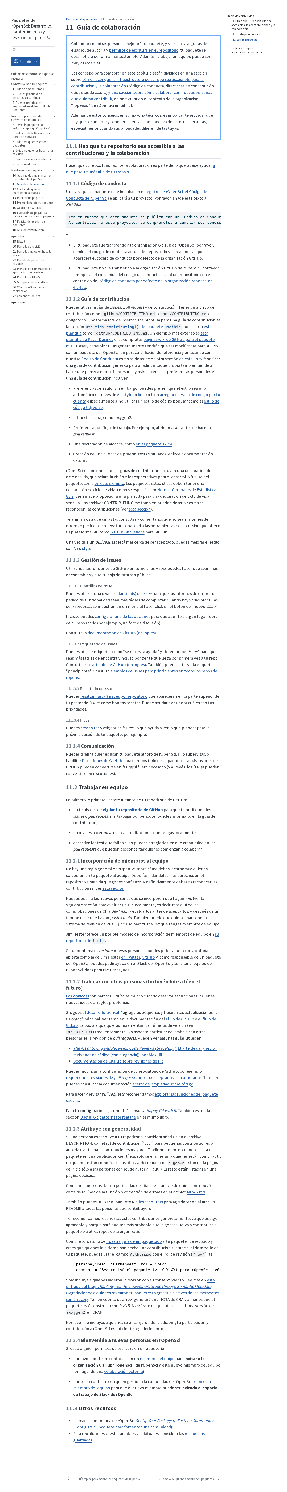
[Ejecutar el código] (48, 37)
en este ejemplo (109, 483)
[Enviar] (14, 49)
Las (77, 996)
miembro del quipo (157, 1358)
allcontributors (149, 1202)
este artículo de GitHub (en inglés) (114, 664)
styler (128, 394)
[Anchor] (154, 152)
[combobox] (33, 49)
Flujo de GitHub (180, 1019)
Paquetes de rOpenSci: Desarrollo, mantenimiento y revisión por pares (32, 28)
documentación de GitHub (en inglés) (122, 633)
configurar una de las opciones (122, 616)
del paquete (133, 326)
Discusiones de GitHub (102, 760)
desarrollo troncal (103, 1012)
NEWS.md (196, 1192)
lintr (142, 394)
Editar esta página (242, 48)
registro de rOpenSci (164, 191)
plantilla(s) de (134, 593)
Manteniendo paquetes (81, 19)
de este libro (190, 358)
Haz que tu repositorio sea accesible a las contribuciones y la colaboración (253, 25)
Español (26, 61)
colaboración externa (123, 1371)
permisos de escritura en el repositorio (143, 50)
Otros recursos (244, 40)
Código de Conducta (99, 358)
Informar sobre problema (247, 52)
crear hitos (89, 728)
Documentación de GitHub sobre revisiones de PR (118, 1061)
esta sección (140, 509)
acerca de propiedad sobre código (163, 1084)
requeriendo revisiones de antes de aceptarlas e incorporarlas (133, 1077)
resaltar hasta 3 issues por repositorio (113, 696)
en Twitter (130, 957)
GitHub (148, 957)
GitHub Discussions (127, 532)
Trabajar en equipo (246, 34)
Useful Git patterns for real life (108, 1117)
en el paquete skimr (154, 444)
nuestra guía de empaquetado (134, 1241)
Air (119, 394)
